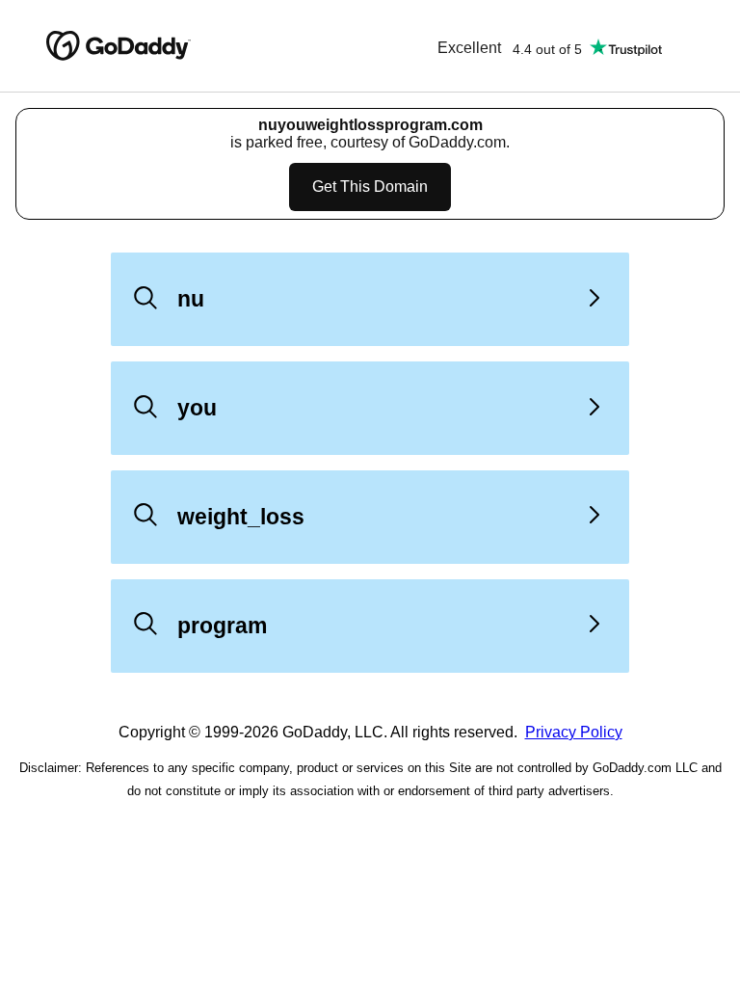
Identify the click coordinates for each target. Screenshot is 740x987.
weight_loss (240, 516)
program (222, 625)
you (197, 407)
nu (190, 298)
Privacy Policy (573, 732)
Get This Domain (370, 186)
